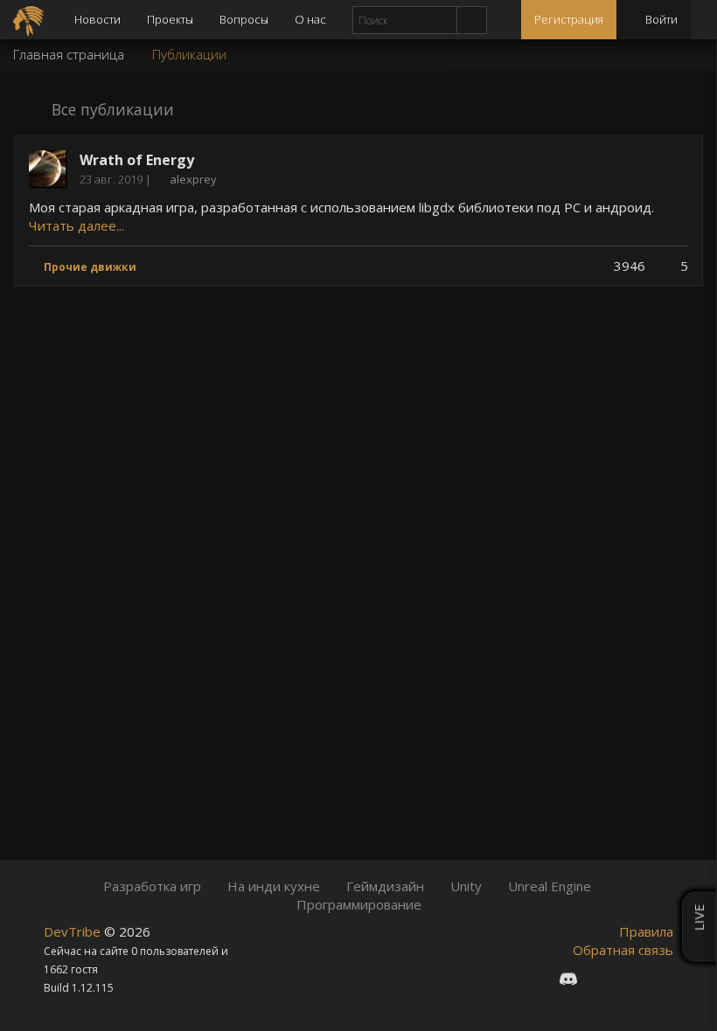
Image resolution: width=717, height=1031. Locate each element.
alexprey (193, 179)
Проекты (170, 19)
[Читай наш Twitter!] (601, 977)
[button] (186, 108)
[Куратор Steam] (660, 977)
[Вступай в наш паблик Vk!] (536, 977)
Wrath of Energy (137, 160)
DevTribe (74, 931)
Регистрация (568, 19)
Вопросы (243, 19)
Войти (660, 19)
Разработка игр (152, 886)
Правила (646, 931)
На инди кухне (273, 886)
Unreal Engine (549, 886)
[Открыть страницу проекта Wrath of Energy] (47, 167)
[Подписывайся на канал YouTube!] (630, 977)
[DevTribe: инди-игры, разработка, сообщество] (30, 19)
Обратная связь (623, 949)
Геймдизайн (385, 886)
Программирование (358, 904)
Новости (97, 19)
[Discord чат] (568, 977)
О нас (310, 19)
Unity (466, 886)
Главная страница (68, 54)
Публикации (189, 54)
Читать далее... (76, 225)
